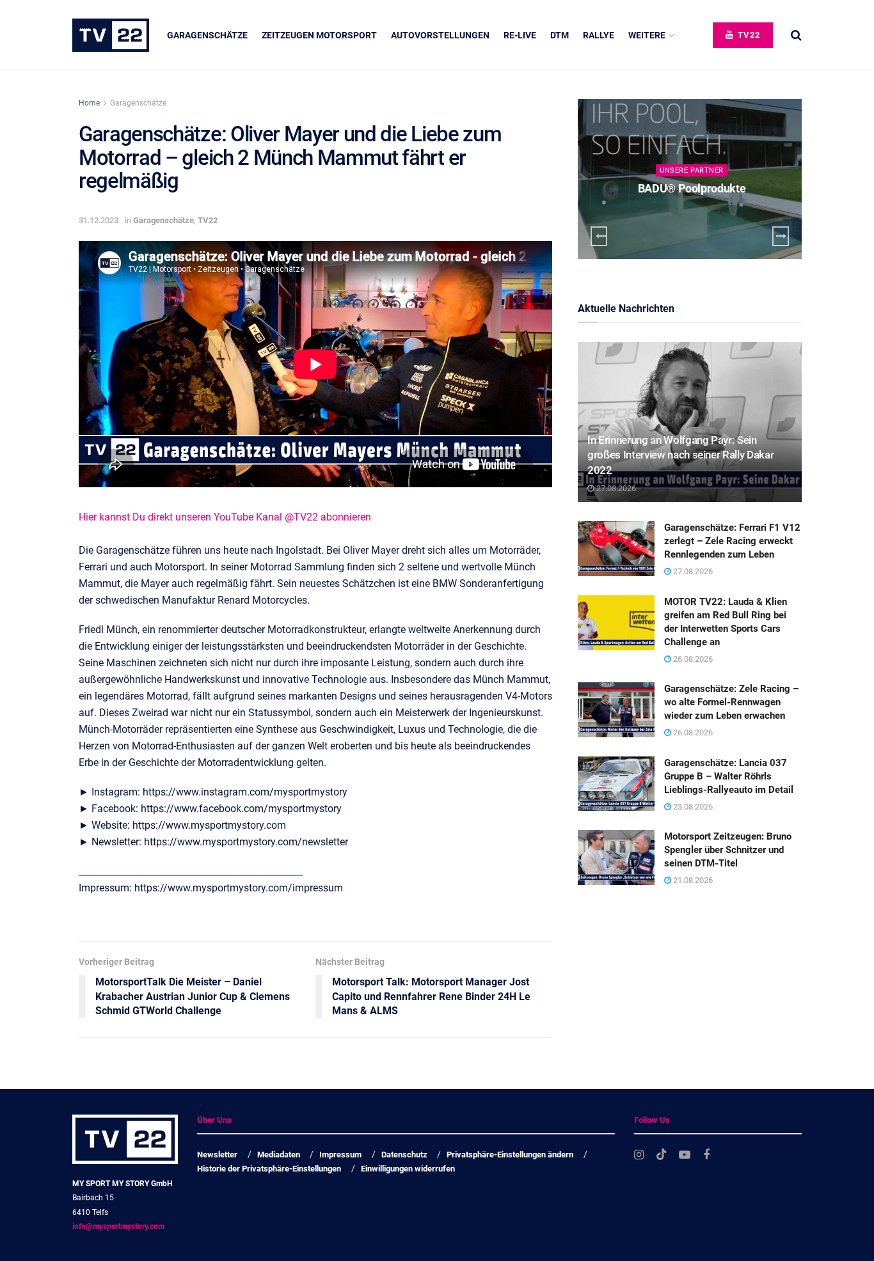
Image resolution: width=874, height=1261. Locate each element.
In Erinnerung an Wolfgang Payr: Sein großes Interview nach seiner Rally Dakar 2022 (680, 455)
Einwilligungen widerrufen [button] (408, 1168)
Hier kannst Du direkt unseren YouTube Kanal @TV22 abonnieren (225, 517)
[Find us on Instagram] (639, 1155)
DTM (559, 35)
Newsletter (217, 1154)
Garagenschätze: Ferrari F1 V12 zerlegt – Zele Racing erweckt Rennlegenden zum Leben (732, 541)
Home (89, 102)
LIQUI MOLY (691, 188)
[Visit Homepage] (110, 35)
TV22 (747, 35)
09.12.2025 (694, 213)
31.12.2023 (98, 220)
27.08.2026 (615, 488)
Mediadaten (278, 1154)
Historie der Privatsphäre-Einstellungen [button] (269, 1168)
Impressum (340, 1154)
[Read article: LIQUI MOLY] (690, 179)
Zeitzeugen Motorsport (319, 35)
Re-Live (520, 35)
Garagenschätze (207, 35)
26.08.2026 (692, 659)
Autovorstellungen (440, 35)
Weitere (646, 35)
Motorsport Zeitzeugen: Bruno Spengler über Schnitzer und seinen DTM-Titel (727, 850)
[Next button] (780, 236)
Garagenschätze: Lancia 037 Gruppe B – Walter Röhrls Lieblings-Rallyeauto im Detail (728, 776)
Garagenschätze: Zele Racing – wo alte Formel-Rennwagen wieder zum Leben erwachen (731, 702)
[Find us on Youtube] (684, 1155)
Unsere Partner (692, 170)
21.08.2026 (692, 880)
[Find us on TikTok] (661, 1155)
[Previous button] (599, 236)
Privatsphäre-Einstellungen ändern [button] (510, 1154)
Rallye (598, 35)
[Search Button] (796, 35)
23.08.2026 (692, 806)
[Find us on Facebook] (706, 1155)
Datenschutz (404, 1154)
